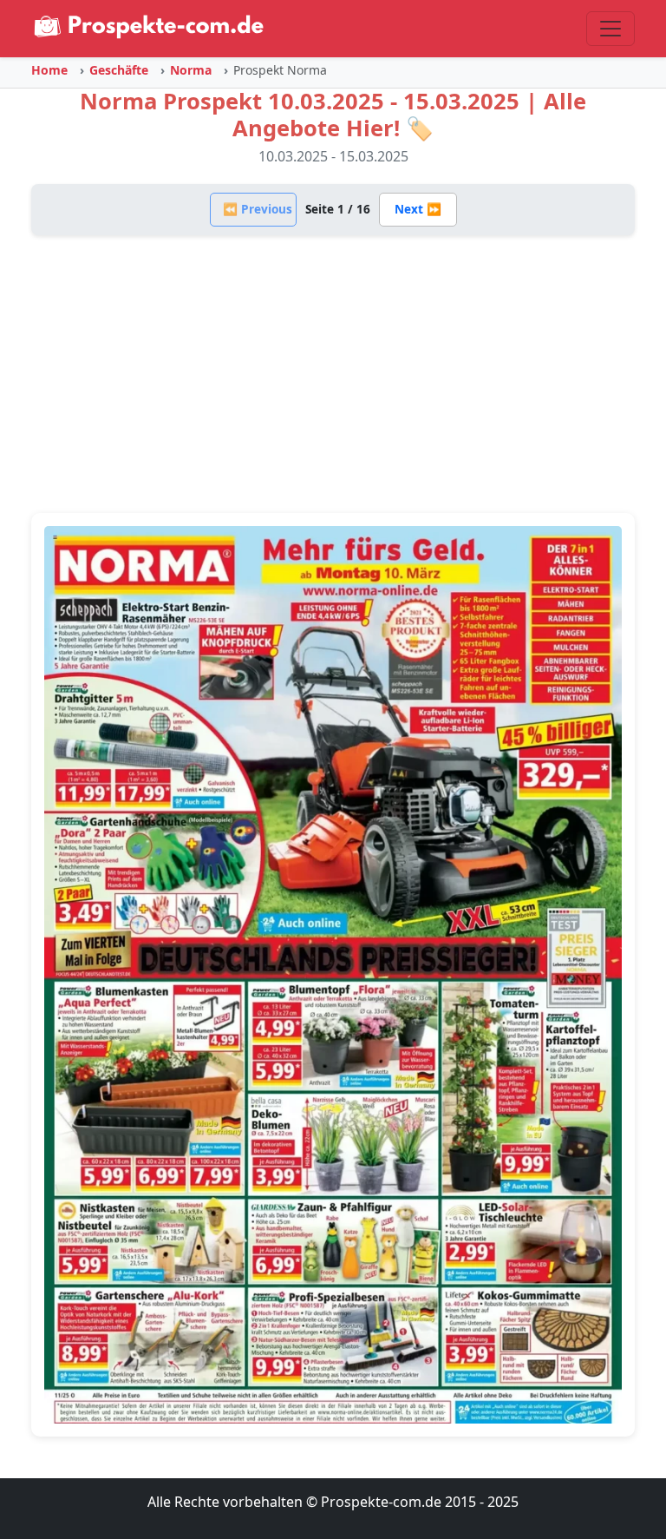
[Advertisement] (333, 374)
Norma (191, 70)
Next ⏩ (418, 209)
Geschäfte (118, 70)
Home (49, 70)
